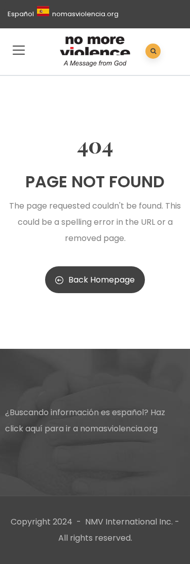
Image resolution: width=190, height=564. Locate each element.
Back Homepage (101, 280)
